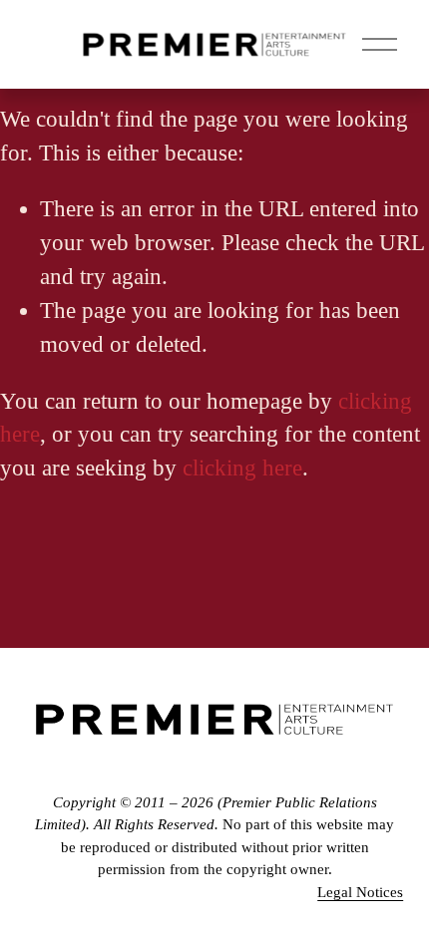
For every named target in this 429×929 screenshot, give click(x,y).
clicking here (242, 468)
